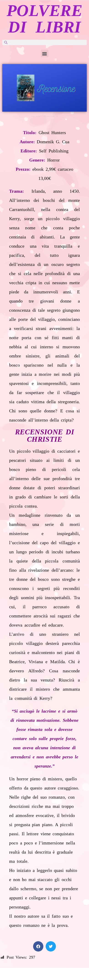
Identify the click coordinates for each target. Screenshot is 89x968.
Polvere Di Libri (45, 18)
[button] (44, 53)
